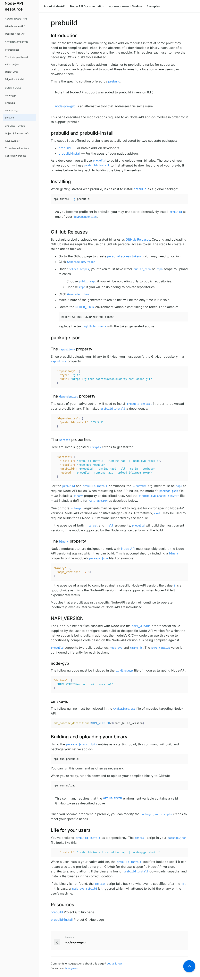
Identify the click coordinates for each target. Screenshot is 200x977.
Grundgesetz (71, 968)
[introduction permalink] (49, 35)
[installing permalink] (49, 181)
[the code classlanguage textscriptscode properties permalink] (49, 439)
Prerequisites (12, 49)
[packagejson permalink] (49, 337)
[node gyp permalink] (49, 663)
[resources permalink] (49, 904)
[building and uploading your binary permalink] (49, 737)
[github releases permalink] (49, 232)
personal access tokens (124, 256)
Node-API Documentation (87, 6)
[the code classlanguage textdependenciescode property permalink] (49, 396)
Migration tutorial (14, 79)
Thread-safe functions (17, 148)
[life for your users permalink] (49, 830)
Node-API (128, 549)
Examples (153, 6)
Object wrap (11, 71)
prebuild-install (69, 153)
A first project (12, 64)
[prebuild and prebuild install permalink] (49, 133)
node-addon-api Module (125, 6)
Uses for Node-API (15, 33)
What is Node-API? (15, 26)
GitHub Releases (138, 239)
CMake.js (10, 102)
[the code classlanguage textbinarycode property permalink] (49, 541)
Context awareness (15, 155)
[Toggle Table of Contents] (189, 966)
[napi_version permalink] (49, 618)
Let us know (114, 963)
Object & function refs (17, 133)
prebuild (9, 117)
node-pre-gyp (12, 110)
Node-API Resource (14, 6)
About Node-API (54, 6)
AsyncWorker (12, 140)
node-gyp (10, 95)
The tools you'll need (16, 57)
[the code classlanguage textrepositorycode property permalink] (49, 349)
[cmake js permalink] (49, 701)
